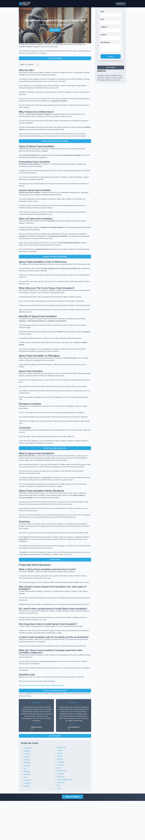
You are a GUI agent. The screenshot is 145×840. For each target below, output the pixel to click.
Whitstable (26, 763)
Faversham (27, 754)
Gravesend (27, 780)
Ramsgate (60, 774)
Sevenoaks (60, 765)
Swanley (60, 756)
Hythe (59, 768)
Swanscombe (61, 747)
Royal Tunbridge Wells (64, 779)
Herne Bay (26, 774)
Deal (58, 785)
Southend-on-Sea (34, 685)
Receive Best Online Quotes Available (55, 141)
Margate (60, 759)
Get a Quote (55, 30)
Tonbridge (60, 762)
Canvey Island (45, 685)
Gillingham (54, 685)
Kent (25, 768)
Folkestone (60, 782)
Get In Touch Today (55, 58)
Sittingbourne (23, 685)
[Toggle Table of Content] (36, 64)
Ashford (59, 750)
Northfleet (26, 786)
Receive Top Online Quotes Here (55, 448)
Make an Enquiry (72, 797)
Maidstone (26, 771)
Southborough (61, 771)
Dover (59, 788)
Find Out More (55, 559)
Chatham (26, 757)
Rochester (26, 760)
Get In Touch (110, 67)
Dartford (59, 753)
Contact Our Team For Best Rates (55, 256)
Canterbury (27, 783)
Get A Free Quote (55, 736)
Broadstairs (61, 776)
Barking (61, 685)
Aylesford (26, 765)
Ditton (25, 777)
